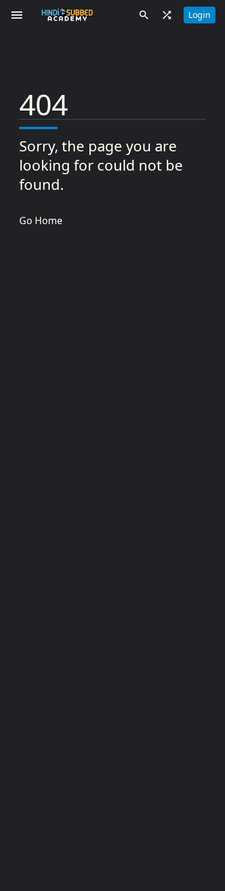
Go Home (40, 220)
